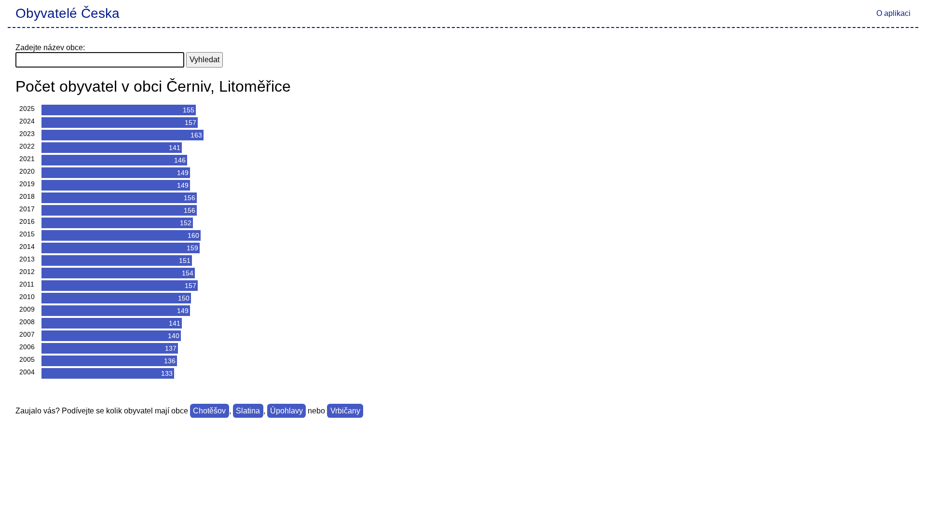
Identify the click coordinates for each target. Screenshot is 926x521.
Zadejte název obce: (50, 47)
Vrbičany (345, 411)
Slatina (248, 411)
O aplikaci (893, 13)
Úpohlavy (286, 411)
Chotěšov (209, 411)
